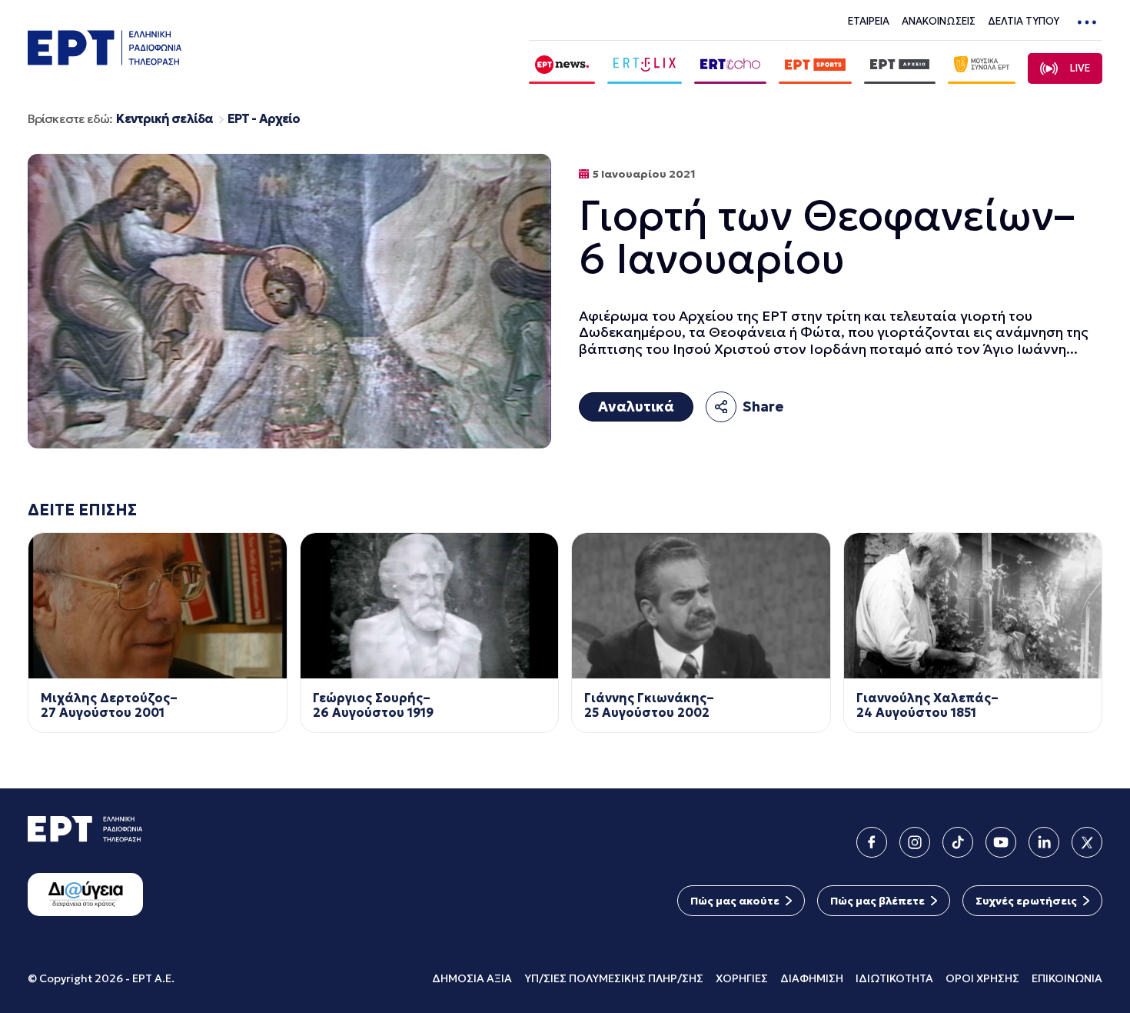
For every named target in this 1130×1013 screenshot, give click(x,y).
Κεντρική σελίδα (164, 119)
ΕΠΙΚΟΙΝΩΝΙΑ (1067, 978)
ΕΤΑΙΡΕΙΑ (868, 21)
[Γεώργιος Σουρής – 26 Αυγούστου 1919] (430, 605)
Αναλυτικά (636, 406)
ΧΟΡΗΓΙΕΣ (742, 978)
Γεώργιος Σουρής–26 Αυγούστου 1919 (373, 705)
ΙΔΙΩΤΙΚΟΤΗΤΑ (894, 978)
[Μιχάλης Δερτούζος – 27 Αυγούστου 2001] (157, 605)
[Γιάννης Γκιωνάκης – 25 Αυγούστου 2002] (701, 605)
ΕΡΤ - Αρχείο (264, 119)
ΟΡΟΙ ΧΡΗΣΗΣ (982, 978)
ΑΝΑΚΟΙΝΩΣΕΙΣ (938, 21)
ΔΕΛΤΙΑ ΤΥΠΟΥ (1023, 21)
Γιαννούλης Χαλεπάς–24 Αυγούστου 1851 (927, 705)
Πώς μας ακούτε (734, 901)
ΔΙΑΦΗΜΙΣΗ (811, 978)
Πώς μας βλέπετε (877, 901)
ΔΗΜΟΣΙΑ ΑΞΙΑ (472, 978)
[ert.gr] (104, 60)
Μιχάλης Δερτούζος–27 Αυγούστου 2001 (109, 705)
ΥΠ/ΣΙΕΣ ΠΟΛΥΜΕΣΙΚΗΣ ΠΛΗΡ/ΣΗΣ (613, 978)
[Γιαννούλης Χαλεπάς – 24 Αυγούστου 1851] (973, 605)
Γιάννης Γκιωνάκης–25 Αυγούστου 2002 (649, 705)
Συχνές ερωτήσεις (1026, 901)
